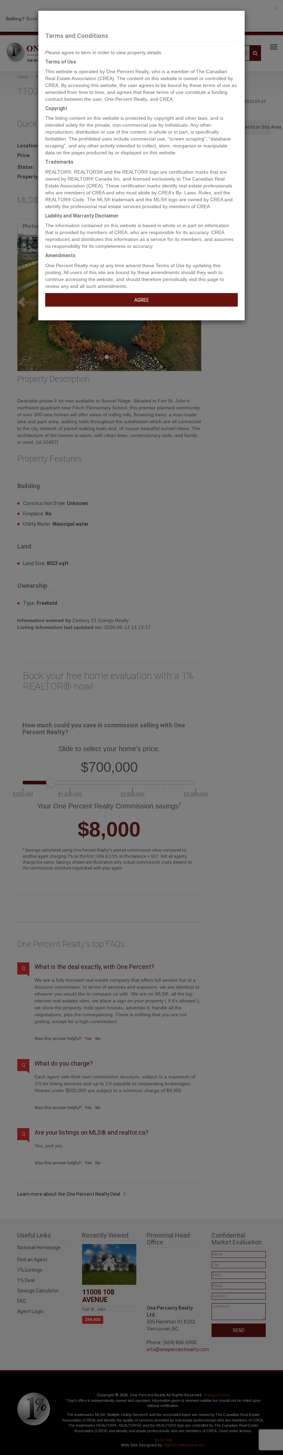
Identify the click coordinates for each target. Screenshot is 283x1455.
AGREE (141, 300)
